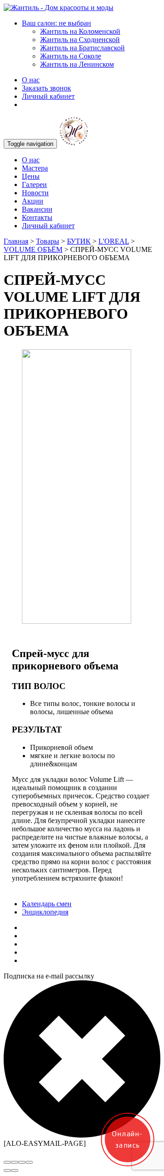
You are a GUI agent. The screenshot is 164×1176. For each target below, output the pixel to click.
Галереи (34, 184)
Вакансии (37, 209)
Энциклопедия (45, 912)
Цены (31, 176)
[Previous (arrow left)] (7, 1170)
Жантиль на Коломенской (80, 31)
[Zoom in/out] (29, 1162)
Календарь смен (47, 904)
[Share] (14, 1162)
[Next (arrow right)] (14, 1170)
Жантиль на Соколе (70, 56)
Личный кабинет (48, 96)
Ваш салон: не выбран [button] (56, 23)
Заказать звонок (46, 88)
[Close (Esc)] (7, 1162)
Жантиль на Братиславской (82, 48)
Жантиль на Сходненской (80, 39)
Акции (32, 201)
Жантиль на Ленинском (77, 64)
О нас (31, 80)
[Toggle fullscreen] (22, 1162)
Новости (35, 193)
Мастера (35, 168)
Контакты (37, 217)
